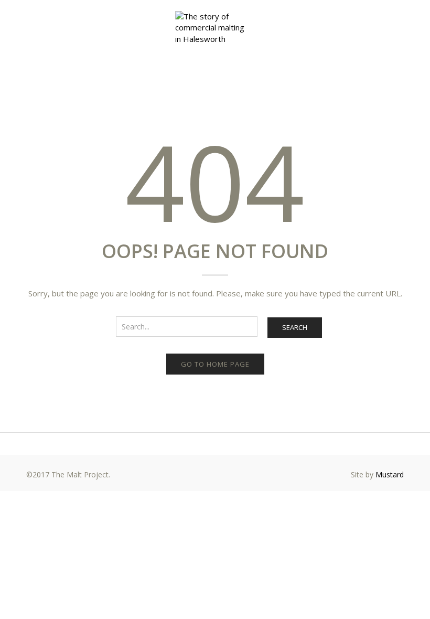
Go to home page (215, 364)
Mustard (389, 474)
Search (294, 327)
